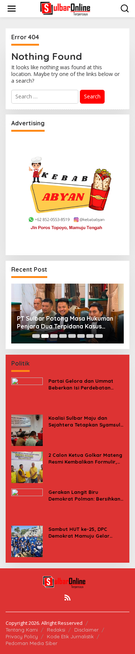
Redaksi (56, 630)
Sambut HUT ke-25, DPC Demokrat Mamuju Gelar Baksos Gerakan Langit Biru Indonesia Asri (83, 532)
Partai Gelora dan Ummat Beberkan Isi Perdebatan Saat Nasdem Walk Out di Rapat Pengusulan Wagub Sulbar (81, 384)
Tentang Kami (22, 630)
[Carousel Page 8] (99, 336)
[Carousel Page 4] (63, 336)
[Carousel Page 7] (90, 336)
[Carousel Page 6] (81, 336)
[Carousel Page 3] (54, 336)
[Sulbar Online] (69, 8)
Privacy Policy (22, 636)
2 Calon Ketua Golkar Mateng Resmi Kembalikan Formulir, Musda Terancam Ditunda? (85, 458)
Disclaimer (86, 630)
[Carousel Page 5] (72, 336)
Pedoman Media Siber (31, 643)
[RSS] (67, 597)
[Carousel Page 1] (36, 336)
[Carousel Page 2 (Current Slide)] (45, 336)
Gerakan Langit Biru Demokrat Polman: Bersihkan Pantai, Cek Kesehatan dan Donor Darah (84, 495)
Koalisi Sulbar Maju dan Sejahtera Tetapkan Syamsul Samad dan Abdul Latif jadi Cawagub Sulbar (84, 421)
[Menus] (12, 8)
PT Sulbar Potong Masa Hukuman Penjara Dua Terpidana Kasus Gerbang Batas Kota (65, 322)
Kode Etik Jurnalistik (70, 636)
